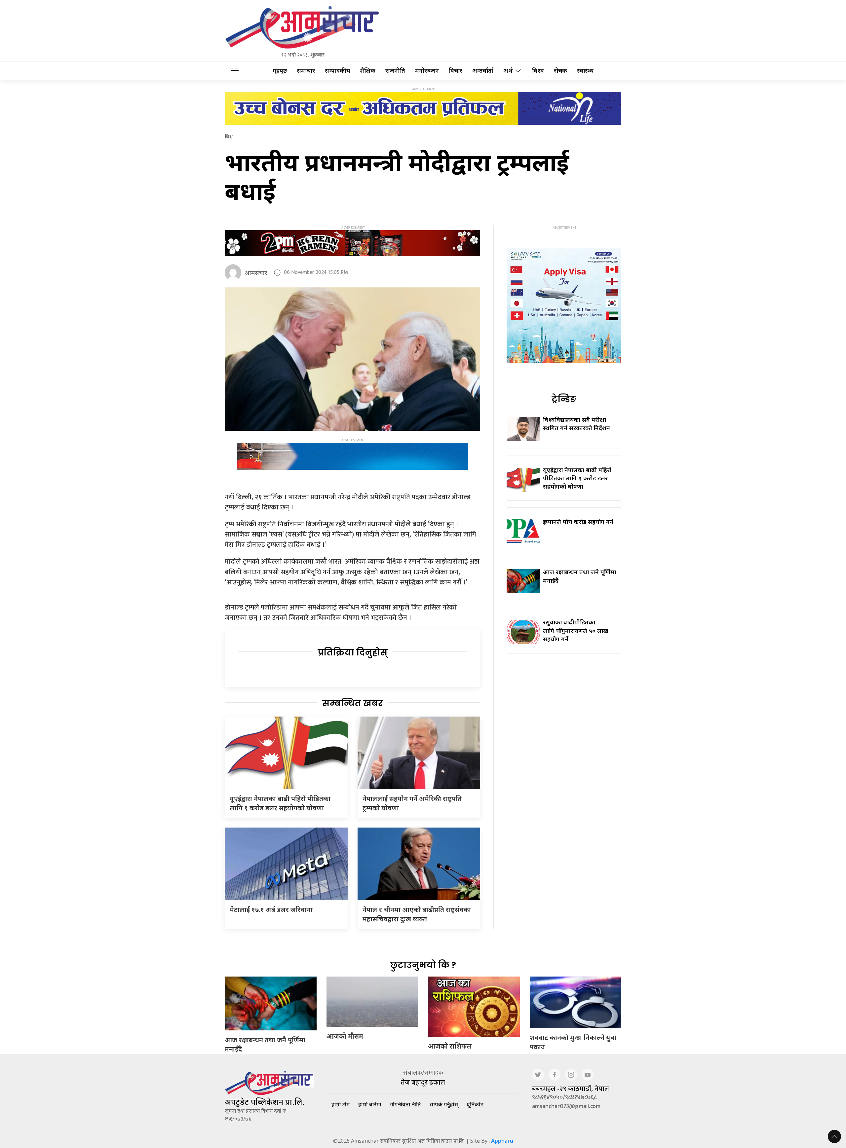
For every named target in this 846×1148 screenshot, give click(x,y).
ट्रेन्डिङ (564, 399)
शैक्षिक (367, 70)
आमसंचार (256, 273)
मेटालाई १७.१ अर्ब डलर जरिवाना (271, 909)
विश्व (538, 70)
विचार (455, 70)
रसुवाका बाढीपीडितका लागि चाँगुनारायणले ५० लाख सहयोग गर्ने (575, 630)
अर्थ (508, 70)
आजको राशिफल (450, 1046)
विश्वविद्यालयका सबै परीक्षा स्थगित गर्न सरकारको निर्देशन (576, 424)
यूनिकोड (475, 1104)
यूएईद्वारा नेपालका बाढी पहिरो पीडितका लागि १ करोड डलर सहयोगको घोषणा (280, 803)
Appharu (502, 1140)
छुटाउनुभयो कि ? (423, 965)
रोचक (560, 70)
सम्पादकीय (337, 70)
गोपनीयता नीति (405, 1104)
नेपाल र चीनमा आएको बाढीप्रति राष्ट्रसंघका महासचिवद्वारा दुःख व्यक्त (417, 914)
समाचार (306, 70)
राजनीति (395, 70)
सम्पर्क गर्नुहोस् (444, 1104)
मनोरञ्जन (427, 70)
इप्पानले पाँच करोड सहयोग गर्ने (578, 522)
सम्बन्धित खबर (352, 703)
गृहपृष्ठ (280, 70)
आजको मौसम (345, 1036)
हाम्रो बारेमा (369, 1104)
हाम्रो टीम (340, 1104)
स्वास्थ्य (585, 70)
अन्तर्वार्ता (482, 70)
